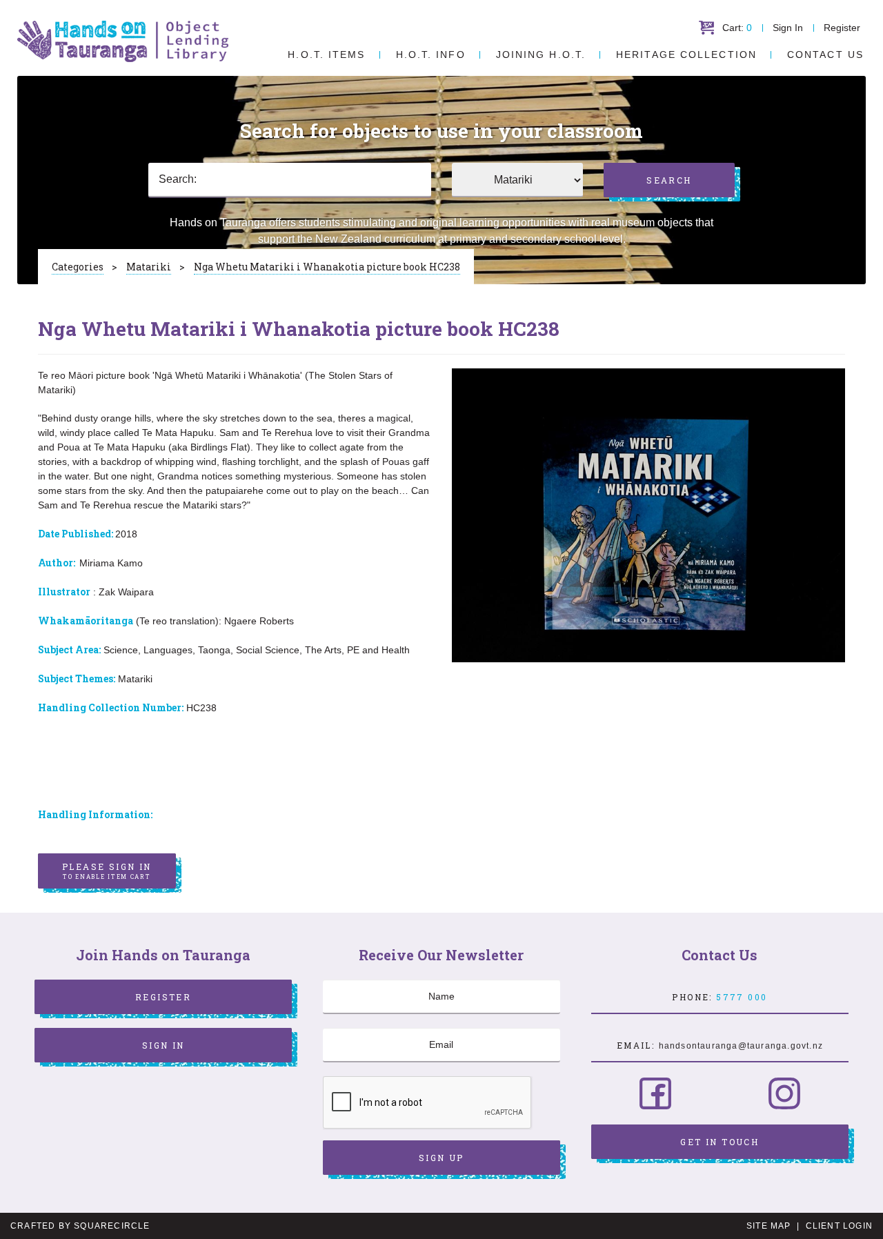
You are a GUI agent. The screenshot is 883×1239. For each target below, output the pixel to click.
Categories (77, 266)
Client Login (839, 1226)
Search (668, 180)
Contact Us (825, 54)
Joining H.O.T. (541, 54)
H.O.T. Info (431, 54)
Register (842, 27)
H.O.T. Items (326, 54)
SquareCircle (112, 1226)
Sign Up (441, 1157)
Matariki (148, 266)
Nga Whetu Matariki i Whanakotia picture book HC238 (327, 266)
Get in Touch (719, 1141)
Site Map (768, 1226)
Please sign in (107, 870)
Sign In (788, 27)
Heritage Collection (686, 54)
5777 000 (741, 996)
